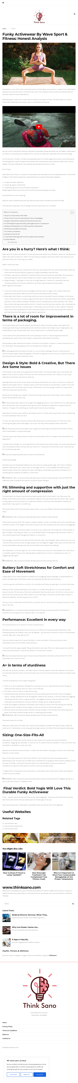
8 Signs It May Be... (20, 940)
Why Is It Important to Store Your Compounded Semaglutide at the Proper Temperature (64, 876)
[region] (26, 1068)
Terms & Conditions (9, 1030)
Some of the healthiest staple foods (58, 837)
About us (5, 1034)
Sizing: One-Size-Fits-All (12, 234)
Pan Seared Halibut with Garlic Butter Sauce (17, 838)
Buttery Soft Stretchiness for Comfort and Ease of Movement (23, 226)
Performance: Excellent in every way (16, 229)
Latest (4, 28)
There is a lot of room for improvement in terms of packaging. (24, 218)
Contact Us (6, 1038)
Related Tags (14, 242)
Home (4, 1022)
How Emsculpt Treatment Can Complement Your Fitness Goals (39, 876)
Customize (13, 1074)
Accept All (39, 1074)
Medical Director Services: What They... (30, 915)
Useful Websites (10, 239)
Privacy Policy (7, 1026)
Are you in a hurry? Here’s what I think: (16, 215)
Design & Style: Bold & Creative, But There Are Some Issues (23, 221)
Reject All (27, 1074)
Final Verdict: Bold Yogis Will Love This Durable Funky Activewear (24, 237)
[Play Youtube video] (39, 126)
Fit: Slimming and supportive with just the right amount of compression (27, 223)
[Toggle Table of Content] (71, 212)
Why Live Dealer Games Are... (25, 927)
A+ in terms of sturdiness (12, 231)
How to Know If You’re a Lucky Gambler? (14, 874)
